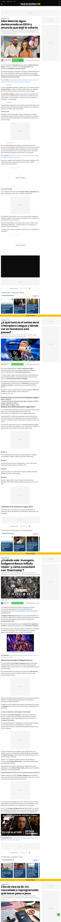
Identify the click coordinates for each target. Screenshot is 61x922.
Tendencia (21, 856)
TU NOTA (3, 1)
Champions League (15, 530)
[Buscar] (59, 4)
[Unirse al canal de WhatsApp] (58, 914)
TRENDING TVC (7, 16)
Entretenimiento (14, 856)
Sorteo (20, 530)
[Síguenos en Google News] (30, 288)
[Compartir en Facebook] (21, 288)
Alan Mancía (21, 292)
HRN (14, 1)
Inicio (2, 16)
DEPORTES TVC (9, 1)
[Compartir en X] (27, 288)
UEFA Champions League (27, 530)
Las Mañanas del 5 (14, 292)
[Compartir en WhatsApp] (24, 288)
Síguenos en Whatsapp (16, 60)
